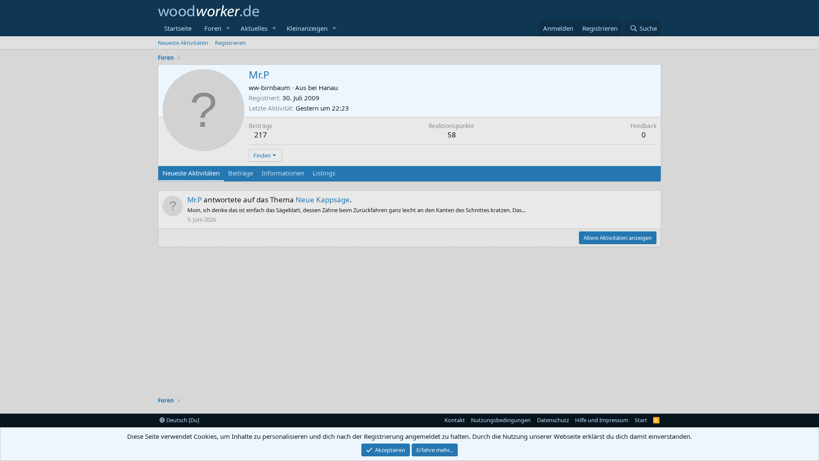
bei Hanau (323, 87)
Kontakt (454, 420)
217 (260, 135)
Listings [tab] (324, 173)
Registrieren (230, 43)
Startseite (178, 28)
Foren (212, 28)
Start (641, 420)
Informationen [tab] (282, 173)
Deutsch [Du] (182, 420)
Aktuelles (254, 28)
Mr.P (194, 199)
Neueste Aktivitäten (183, 43)
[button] (228, 28)
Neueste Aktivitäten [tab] (191, 173)
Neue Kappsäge (323, 199)
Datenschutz (553, 420)
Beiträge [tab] (240, 173)
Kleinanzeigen (307, 28)
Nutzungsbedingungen (501, 420)
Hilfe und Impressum (601, 420)
